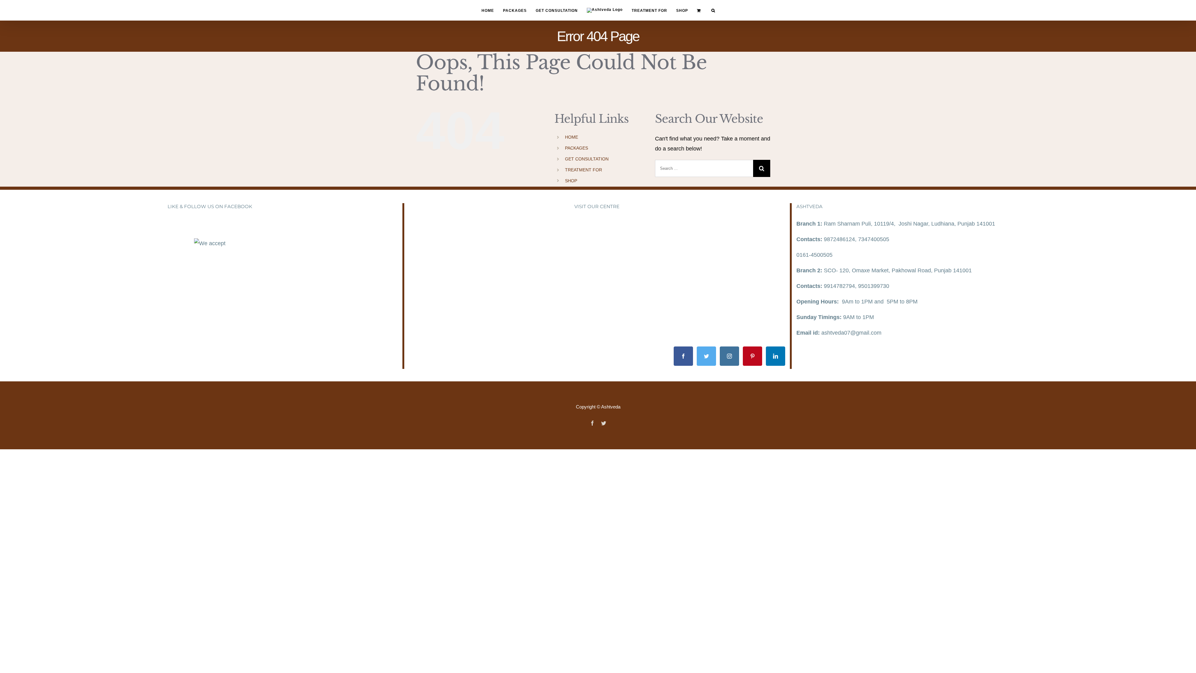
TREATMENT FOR (583, 169)
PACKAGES (576, 148)
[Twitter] (706, 356)
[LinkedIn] (775, 356)
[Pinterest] (752, 356)
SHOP (571, 180)
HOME (571, 137)
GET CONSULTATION (587, 158)
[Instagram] (729, 356)
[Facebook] (683, 356)
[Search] (705, 10)
